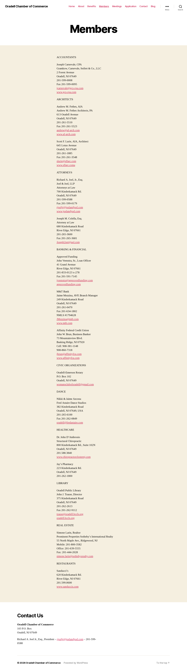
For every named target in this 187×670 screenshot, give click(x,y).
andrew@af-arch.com (68, 130)
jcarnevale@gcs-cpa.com (70, 88)
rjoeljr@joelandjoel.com (70, 207)
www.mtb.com (64, 323)
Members (104, 6)
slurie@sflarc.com (66, 161)
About (81, 6)
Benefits (91, 6)
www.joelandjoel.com (68, 211)
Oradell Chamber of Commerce (26, 6)
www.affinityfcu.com (68, 358)
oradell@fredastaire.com (70, 422)
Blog (153, 6)
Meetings (117, 6)
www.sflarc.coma (66, 165)
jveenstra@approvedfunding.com (75, 280)
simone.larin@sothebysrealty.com (75, 556)
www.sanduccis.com (67, 586)
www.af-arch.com (66, 134)
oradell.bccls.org (66, 518)
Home (72, 6)
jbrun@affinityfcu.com (69, 354)
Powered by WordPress (76, 662)
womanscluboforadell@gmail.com (75, 384)
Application (130, 6)
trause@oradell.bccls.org (70, 514)
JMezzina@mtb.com (68, 319)
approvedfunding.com (69, 284)
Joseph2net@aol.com (68, 242)
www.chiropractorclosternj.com (74, 457)
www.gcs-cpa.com (66, 92)
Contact (143, 6)
